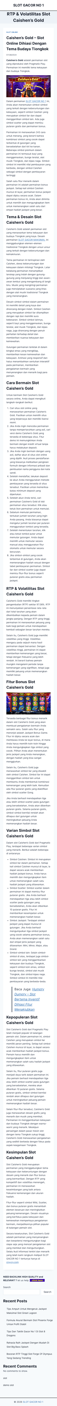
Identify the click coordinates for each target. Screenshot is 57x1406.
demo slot (8, 1385)
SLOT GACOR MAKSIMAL (31, 239)
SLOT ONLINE (12, 32)
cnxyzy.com (12, 1262)
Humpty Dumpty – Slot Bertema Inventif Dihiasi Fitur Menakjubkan (29, 999)
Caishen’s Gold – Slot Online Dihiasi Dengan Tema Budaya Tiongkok (27, 43)
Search (7, 1287)
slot (5, 1378)
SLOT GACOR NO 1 (36, 101)
